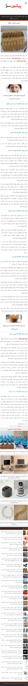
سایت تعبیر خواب (21, 61)
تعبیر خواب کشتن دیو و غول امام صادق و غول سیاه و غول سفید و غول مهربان (11, 549)
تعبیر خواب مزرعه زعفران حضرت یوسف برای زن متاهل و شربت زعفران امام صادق (11, 662)
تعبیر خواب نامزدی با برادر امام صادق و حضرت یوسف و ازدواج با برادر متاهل (11, 543)
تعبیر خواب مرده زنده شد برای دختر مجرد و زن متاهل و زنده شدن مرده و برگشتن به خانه (11, 657)
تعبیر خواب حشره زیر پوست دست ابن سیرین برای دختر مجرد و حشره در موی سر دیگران (11, 538)
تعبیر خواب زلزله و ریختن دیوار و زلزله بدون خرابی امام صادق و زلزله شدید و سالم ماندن (11, 608)
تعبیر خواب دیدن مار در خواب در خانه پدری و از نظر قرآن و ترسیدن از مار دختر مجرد (11, 554)
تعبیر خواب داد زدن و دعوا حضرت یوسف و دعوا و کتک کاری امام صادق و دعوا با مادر (11, 532)
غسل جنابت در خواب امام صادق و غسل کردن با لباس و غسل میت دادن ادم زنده (11, 570)
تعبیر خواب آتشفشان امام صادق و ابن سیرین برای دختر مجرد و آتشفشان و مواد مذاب (11, 559)
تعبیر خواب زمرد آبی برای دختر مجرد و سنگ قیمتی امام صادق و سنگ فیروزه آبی (11, 668)
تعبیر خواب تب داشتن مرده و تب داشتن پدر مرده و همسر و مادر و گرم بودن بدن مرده (11, 614)
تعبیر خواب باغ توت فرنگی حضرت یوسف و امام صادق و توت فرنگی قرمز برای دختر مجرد (11, 592)
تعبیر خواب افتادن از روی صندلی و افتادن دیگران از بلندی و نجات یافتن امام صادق (11, 635)
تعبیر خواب (20, 424)
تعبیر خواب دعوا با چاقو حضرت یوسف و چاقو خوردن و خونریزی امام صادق (11, 646)
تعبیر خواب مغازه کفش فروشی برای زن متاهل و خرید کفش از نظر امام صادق (11, 641)
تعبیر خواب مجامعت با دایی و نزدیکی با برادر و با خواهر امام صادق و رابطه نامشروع (11, 630)
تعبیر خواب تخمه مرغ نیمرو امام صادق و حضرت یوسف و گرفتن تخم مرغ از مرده (11, 587)
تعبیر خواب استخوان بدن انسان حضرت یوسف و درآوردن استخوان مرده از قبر (11, 603)
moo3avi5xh (19, 426)
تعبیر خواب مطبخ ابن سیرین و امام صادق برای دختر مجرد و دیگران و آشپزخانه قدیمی (11, 624)
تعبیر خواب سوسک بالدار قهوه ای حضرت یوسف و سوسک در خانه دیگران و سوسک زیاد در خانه (11, 651)
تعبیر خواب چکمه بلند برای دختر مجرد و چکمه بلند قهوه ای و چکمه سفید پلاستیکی (11, 565)
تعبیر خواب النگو (14, 23)
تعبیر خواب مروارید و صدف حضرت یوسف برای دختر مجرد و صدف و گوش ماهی (11, 619)
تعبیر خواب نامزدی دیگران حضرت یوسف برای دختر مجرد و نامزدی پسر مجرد (11, 597)
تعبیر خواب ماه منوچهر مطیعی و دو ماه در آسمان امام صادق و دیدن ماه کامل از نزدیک (11, 576)
